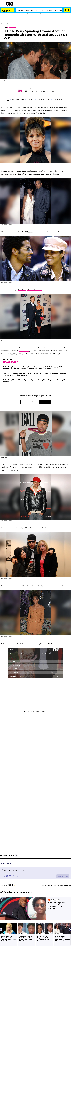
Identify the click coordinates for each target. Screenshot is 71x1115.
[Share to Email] (57, 100)
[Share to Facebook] (17, 100)
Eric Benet (22, 290)
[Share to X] (29, 100)
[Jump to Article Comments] (8, 100)
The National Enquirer (24, 528)
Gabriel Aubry (24, 351)
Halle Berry (16, 24)
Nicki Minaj (41, 467)
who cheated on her (34, 290)
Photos (9, 24)
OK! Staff (27, 89)
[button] (3, 4)
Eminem (52, 467)
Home (3, 24)
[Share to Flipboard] (42, 100)
